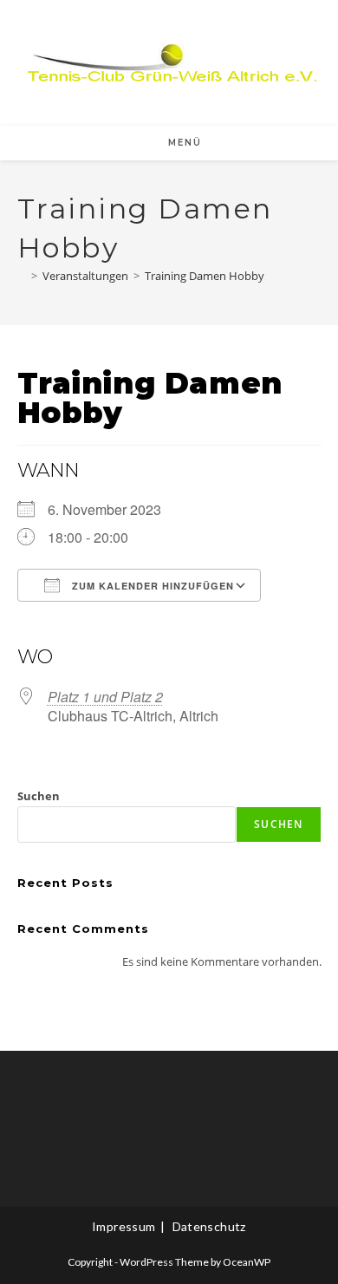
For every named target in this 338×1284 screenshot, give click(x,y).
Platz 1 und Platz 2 (105, 697)
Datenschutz (209, 1226)
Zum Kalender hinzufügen (151, 585)
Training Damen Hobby (204, 276)
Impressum (124, 1226)
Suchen (38, 796)
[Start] (21, 276)
